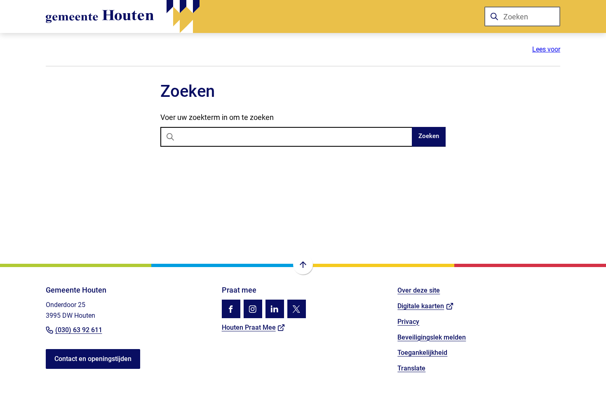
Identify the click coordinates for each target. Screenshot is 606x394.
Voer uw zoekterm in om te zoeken (217, 117)
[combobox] (522, 16)
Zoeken (428, 136)
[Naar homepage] (123, 16)
